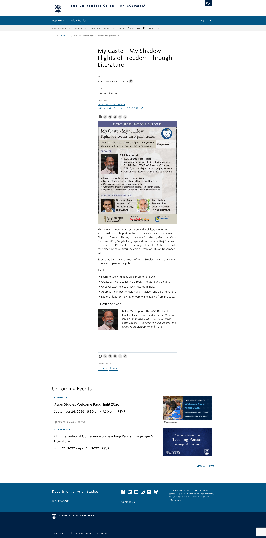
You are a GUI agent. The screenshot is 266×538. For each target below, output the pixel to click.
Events (62, 36)
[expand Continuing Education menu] (113, 28)
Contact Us (128, 501)
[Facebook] (100, 117)
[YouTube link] (137, 492)
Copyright (90, 533)
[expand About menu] (158, 28)
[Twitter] (105, 117)
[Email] (115, 117)
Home (53, 35)
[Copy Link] (120, 117)
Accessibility (102, 533)
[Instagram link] (144, 492)
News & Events (135, 28)
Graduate (78, 28)
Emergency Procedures (61, 533)
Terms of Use (78, 533)
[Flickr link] (150, 492)
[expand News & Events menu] (145, 28)
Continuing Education (100, 28)
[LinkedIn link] (131, 492)
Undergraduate (59, 28)
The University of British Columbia (58, 8)
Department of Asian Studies (69, 20)
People (121, 28)
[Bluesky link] (157, 492)
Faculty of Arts (204, 20)
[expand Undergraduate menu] (69, 28)
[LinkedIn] (110, 117)
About (152, 28)
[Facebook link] (124, 492)
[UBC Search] (208, 3)
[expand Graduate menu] (85, 28)
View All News (205, 466)
